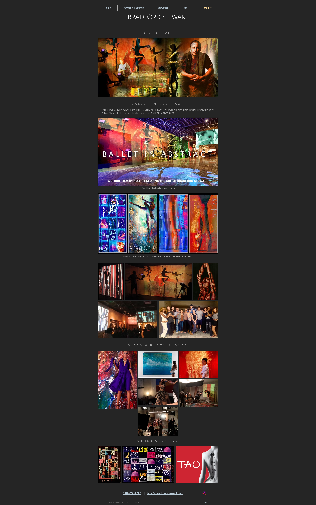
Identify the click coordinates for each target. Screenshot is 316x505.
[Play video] (158, 152)
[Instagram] (204, 493)
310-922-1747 (132, 493)
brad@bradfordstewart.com (165, 493)
